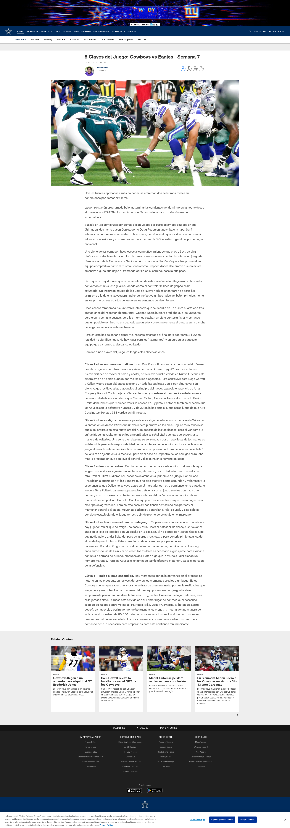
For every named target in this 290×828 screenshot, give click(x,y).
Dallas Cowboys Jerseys (201, 757)
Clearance (201, 767)
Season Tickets (166, 747)
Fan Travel (166, 767)
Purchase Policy (90, 752)
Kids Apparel (201, 752)
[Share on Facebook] (183, 70)
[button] (141, 715)
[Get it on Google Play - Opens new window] (155, 792)
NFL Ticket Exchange (166, 762)
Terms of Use (90, 747)
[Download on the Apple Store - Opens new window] (134, 790)
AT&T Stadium (130, 747)
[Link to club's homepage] (8, 31)
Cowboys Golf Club (130, 767)
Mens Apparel (200, 742)
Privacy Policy (90, 742)
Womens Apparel (201, 747)
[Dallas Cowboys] (145, 804)
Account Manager (166, 742)
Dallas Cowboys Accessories (200, 762)
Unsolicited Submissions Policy (90, 757)
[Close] (285, 819)
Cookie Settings (197, 819)
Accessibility (90, 767)
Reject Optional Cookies (222, 819)
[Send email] (195, 70)
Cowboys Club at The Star (130, 762)
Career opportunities (90, 762)
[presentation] (238, 715)
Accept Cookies (247, 819)
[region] (145, 820)
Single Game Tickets (166, 752)
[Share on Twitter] (189, 70)
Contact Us (130, 757)
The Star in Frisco (130, 752)
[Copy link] (201, 68)
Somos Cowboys (130, 772)
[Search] (250, 31)
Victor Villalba (102, 67)
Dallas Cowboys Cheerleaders (130, 742)
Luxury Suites (165, 757)
